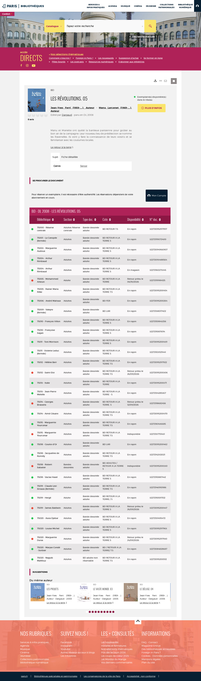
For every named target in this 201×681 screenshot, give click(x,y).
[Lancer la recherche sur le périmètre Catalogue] (150, 26)
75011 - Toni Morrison (47, 341)
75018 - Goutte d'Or (47, 444)
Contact (153, 642)
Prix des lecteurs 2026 (113, 652)
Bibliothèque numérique (34, 662)
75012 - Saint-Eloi (46, 372)
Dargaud (67, 115)
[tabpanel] (91, 166)
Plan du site (148, 662)
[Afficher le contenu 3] (93, 612)
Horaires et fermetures (113, 645)
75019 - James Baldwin (49, 508)
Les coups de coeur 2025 (115, 656)
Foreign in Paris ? (151, 652)
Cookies (146, 656)
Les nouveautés (109, 642)
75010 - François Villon (48, 321)
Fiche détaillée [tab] (69, 157)
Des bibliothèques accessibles (158, 649)
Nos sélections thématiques (116, 649)
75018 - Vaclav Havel (47, 477)
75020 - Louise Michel (48, 528)
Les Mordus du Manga (113, 659)
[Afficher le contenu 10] (113, 612)
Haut (138, 621)
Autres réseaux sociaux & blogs (78, 652)
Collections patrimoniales (34, 659)
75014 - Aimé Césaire (47, 413)
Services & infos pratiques (34, 642)
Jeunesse (25, 656)
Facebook (66, 642)
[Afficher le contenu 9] (110, 612)
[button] (197, 6)
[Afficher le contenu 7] (104, 612)
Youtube (65, 649)
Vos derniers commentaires (116, 662)
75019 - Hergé (44, 497)
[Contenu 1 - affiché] (87, 612)
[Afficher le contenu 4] (96, 612)
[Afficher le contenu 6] (101, 612)
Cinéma (24, 652)
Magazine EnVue (151, 645)
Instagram (66, 645)
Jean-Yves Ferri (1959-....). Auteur (72, 107)
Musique (25, 649)
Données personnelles (165, 656)
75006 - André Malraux (49, 300)
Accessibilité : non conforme (141, 676)
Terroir (83, 166)
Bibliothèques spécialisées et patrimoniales (55, 676)
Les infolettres (68, 656)
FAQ (144, 642)
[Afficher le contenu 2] (90, 612)
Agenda (24, 645)
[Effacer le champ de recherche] (142, 26)
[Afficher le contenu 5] (99, 612)
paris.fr (24, 676)
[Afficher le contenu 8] (107, 612)
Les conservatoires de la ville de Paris (102, 676)
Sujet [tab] (55, 157)
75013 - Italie (43, 383)
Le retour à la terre (61, 147)
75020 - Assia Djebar (47, 518)
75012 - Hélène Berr (47, 362)
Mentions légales (151, 659)
